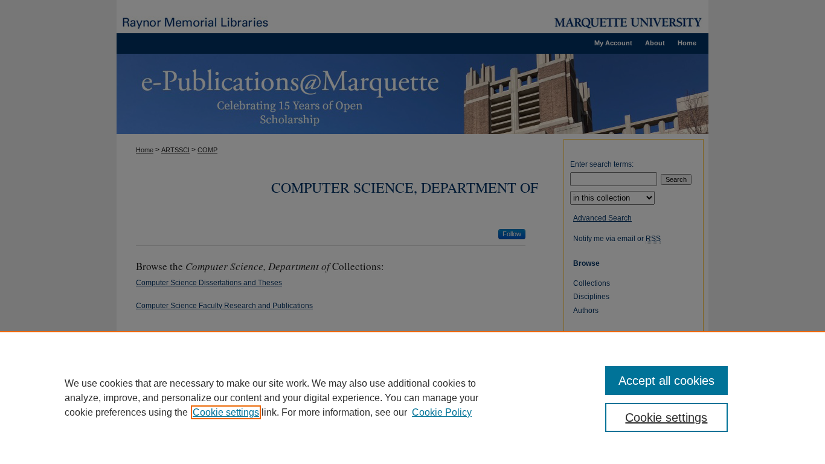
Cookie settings (226, 412)
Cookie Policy (442, 412)
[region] (412, 397)
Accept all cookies (666, 380)
